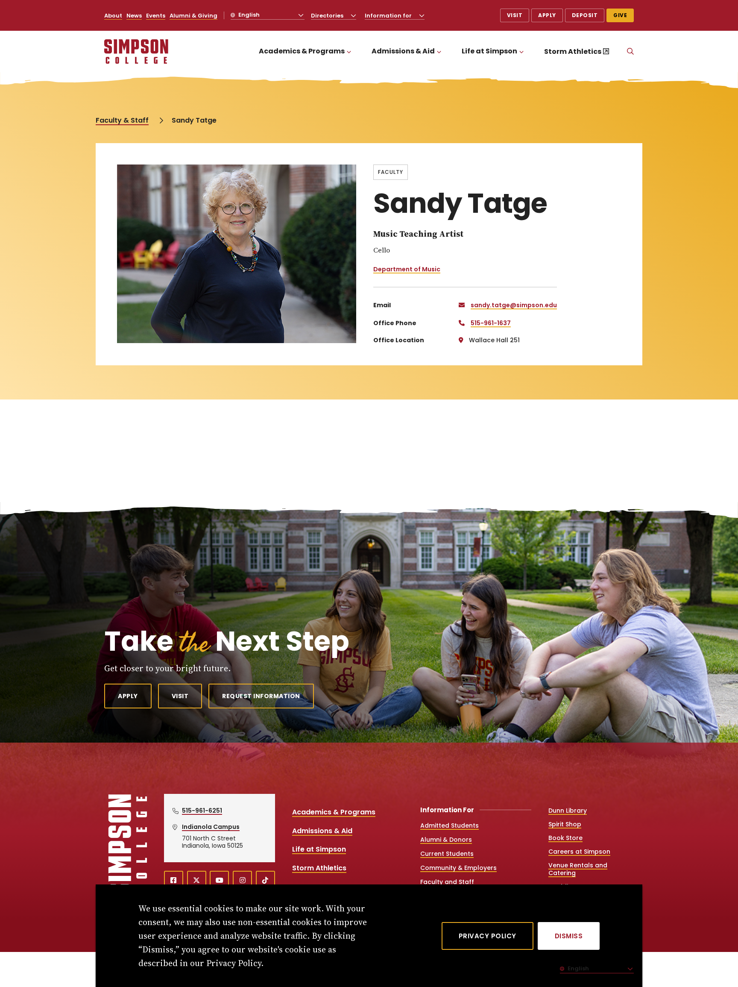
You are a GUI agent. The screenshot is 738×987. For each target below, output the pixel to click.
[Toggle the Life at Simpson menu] (521, 51)
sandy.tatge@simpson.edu (514, 305)
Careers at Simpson (579, 851)
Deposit (585, 15)
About (113, 16)
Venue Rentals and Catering (577, 869)
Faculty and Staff (447, 882)
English (248, 15)
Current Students (447, 853)
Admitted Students (449, 825)
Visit (515, 15)
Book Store (565, 838)
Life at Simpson (489, 51)
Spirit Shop (564, 824)
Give (620, 15)
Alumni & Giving (193, 16)
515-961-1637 (491, 323)
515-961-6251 (202, 810)
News (134, 16)
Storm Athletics (572, 51)
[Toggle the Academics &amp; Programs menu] (349, 51)
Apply (547, 15)
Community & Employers (458, 868)
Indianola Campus (211, 826)
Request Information (261, 696)
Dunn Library (567, 810)
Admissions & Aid (403, 51)
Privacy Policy (487, 935)
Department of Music (406, 269)
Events (155, 16)
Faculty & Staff (122, 120)
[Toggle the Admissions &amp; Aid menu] (439, 51)
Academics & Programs (302, 51)
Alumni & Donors (446, 839)
